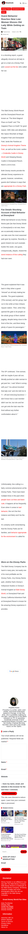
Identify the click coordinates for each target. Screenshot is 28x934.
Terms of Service (7, 921)
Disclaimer (4, 925)
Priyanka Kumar (6, 31)
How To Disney (7, 903)
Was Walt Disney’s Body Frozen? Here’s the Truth (6, 819)
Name (4, 762)
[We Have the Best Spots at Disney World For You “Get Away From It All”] (21, 813)
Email (4, 769)
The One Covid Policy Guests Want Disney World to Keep (20, 836)
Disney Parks (6, 9)
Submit (6, 870)
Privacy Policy (6, 923)
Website (4, 777)
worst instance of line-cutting (11, 255)
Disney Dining (6, 910)
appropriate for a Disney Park (15, 186)
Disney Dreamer (7, 908)
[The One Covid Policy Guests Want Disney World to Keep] (21, 830)
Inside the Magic (7, 906)
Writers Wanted (6, 919)
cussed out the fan (11, 67)
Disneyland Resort (18, 9)
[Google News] (14, 671)
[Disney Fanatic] (7, 3)
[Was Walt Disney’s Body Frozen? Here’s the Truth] (7, 813)
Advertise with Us (7, 918)
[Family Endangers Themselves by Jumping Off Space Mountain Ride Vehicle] (7, 830)
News (4, 12)
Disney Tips (5, 905)
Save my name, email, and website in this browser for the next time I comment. (13, 787)
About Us (4, 927)
